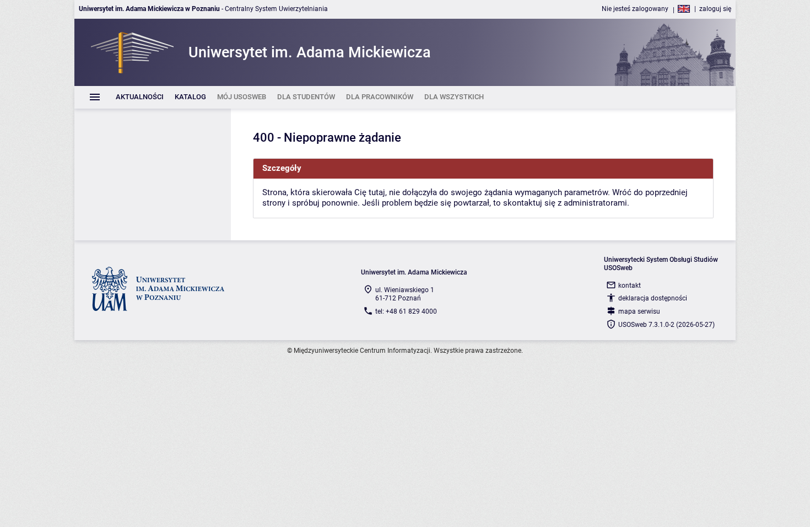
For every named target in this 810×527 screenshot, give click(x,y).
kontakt (629, 285)
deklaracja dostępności (652, 298)
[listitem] (139, 97)
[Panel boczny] (152, 174)
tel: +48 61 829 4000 (406, 311)
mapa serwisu (639, 311)
